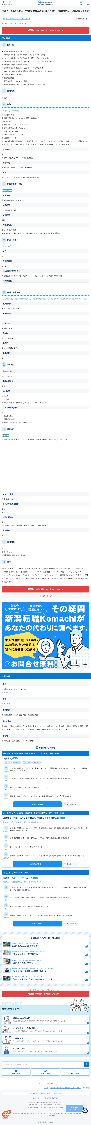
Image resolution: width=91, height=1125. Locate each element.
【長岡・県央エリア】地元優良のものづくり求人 (33, 979)
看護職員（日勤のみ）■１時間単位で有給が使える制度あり (31, 818)
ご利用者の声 (18, 1038)
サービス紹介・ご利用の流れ (24, 1028)
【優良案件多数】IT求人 (22, 962)
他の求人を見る (9, 692)
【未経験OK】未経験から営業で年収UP (29, 971)
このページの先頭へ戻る (45, 1083)
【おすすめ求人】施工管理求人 (25, 954)
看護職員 (7, 758)
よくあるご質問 (19, 1048)
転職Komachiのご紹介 (21, 1018)
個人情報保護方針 (51, 1098)
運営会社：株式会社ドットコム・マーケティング (45, 1102)
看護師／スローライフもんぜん (18, 877)
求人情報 (4, 4)
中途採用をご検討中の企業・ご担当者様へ (46, 1093)
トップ (46, 1088)
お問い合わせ (38, 1098)
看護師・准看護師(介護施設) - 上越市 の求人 (65, 1088)
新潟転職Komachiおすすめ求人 (25, 946)
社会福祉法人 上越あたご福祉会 (18, 18)
